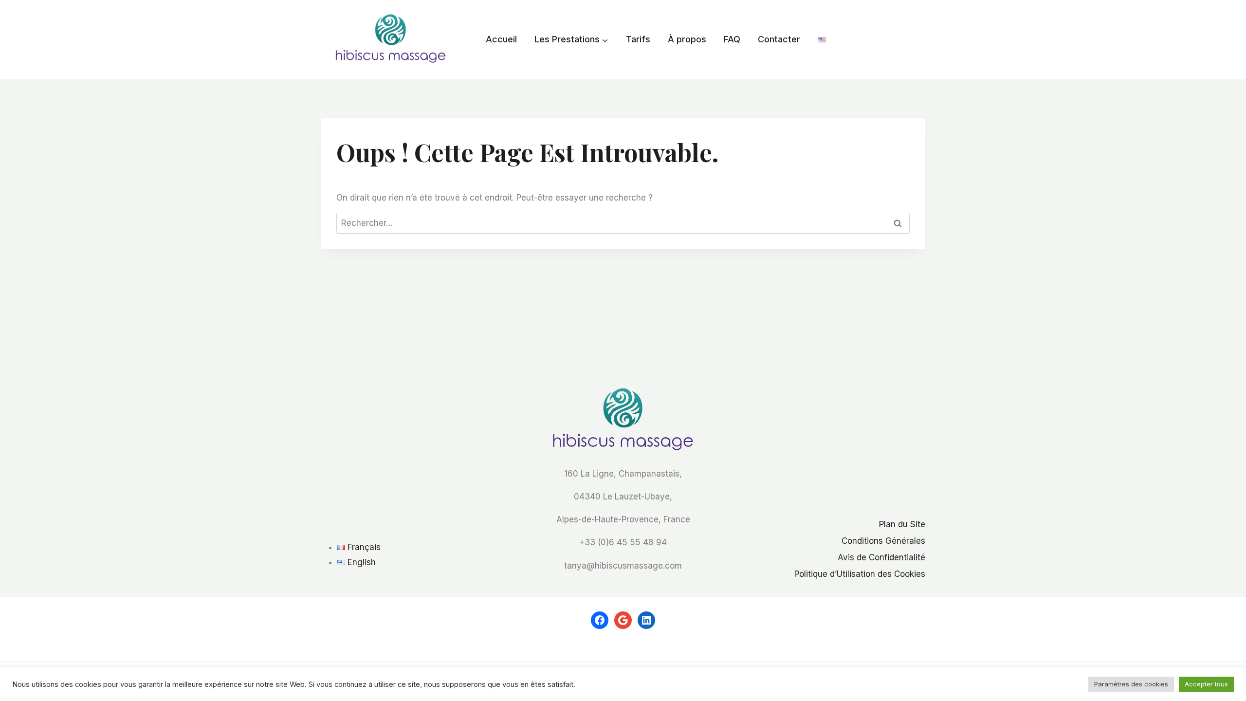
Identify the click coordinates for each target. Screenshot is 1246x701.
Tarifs (638, 39)
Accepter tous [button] (1206, 690)
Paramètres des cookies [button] (1131, 690)
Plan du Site (902, 524)
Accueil (501, 39)
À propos (687, 39)
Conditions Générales (883, 541)
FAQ (732, 39)
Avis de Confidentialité (881, 557)
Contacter (779, 39)
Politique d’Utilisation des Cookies (859, 574)
